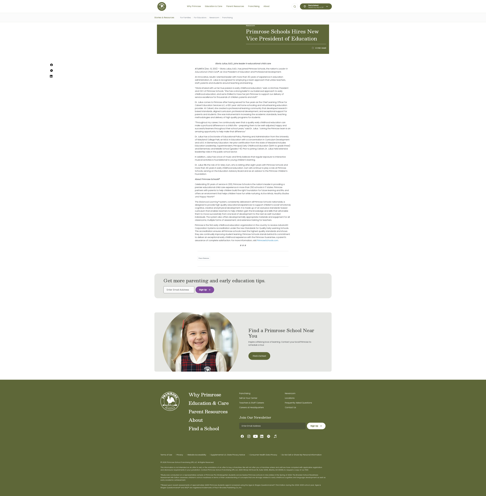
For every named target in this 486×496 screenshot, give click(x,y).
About (196, 420)
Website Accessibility (196, 455)
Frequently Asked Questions (298, 402)
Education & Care (209, 403)
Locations (290, 398)
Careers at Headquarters (251, 407)
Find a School (204, 428)
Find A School (259, 356)
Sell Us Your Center (248, 398)
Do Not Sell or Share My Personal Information (302, 455)
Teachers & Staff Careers (251, 402)
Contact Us (290, 407)
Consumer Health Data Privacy (263, 455)
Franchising (227, 17)
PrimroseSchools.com (267, 240)
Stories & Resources (164, 17)
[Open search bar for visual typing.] (295, 7)
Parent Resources (208, 411)
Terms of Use (166, 455)
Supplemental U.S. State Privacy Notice (228, 455)
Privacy (180, 455)
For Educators (200, 17)
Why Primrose (205, 394)
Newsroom (214, 17)
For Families (185, 17)
